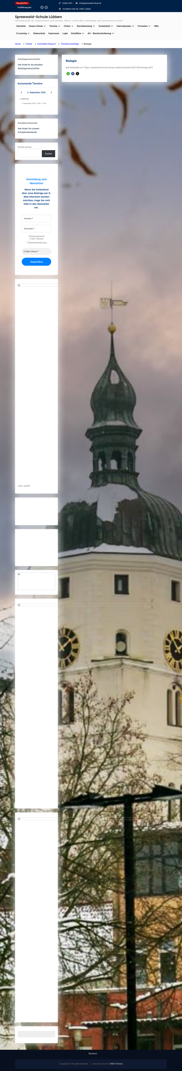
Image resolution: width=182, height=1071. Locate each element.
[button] (68, 73)
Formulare (143, 26)
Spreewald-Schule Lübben (38, 16)
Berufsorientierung (37, 243)
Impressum (53, 33)
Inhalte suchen (24, 147)
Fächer (67, 26)
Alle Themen (37, 239)
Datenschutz (39, 33)
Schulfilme (76, 33)
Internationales (124, 26)
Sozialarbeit (104, 26)
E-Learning (21, 33)
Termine (53, 26)
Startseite (21, 26)
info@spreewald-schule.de (90, 3)
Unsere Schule (36, 26)
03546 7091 (67, 3)
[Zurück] (21, 92)
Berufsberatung (84, 26)
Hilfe (156, 26)
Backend (93, 1054)
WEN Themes (116, 1064)
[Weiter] (51, 92)
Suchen (48, 153)
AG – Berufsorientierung (99, 33)
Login (65, 33)
